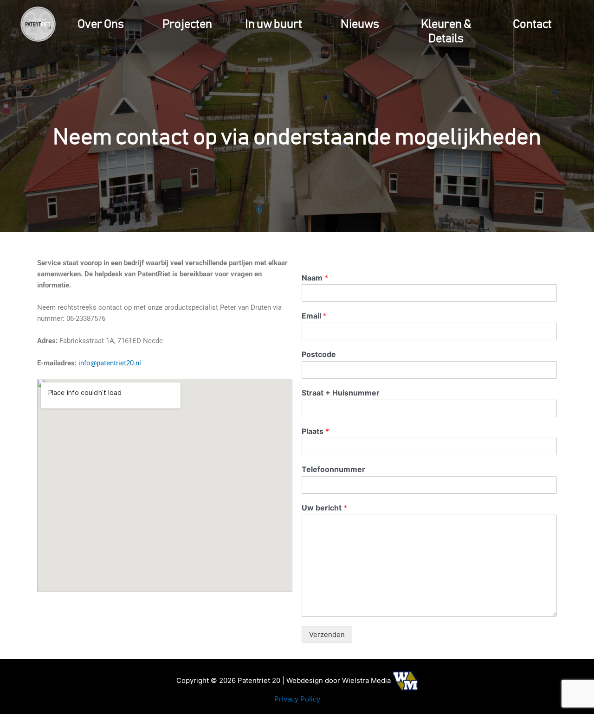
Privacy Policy (297, 699)
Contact (532, 24)
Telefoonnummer (333, 469)
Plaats (315, 431)
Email (314, 315)
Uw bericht (324, 507)
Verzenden (327, 634)
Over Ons (100, 24)
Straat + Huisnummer (341, 392)
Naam (315, 277)
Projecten (187, 24)
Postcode (319, 354)
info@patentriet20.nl (109, 363)
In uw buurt (273, 24)
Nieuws (360, 24)
